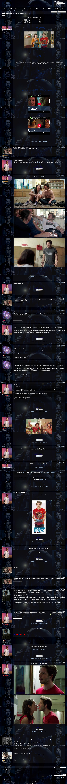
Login (64, 3)
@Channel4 (29, 448)
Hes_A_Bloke (4, 736)
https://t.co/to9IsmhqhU (39, 467)
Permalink (61, 147)
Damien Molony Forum (6, 175)
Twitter (35, 141)
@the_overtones (52, 472)
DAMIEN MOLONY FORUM (6, 10)
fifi (2, 310)
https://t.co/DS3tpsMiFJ (59, 472)
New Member (63, 5)
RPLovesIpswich (5, 147)
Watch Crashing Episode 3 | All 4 (39, 649)
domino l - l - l (4, 159)
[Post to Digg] (63, 777)
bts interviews (38, 162)
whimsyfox (4, 751)
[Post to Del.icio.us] (65, 777)
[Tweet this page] (61, 777)
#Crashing (19, 448)
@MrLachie (24, 472)
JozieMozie (4, 589)
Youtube (46, 141)
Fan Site (32, 141)
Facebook (43, 141)
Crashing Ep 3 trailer (39, 176)
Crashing (13, 10)
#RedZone (42, 477)
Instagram (39, 141)
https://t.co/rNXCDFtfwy (57, 448)
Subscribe (63, 774)
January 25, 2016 (45, 449)
